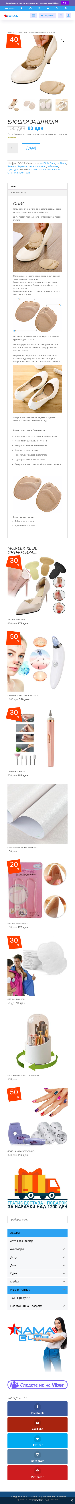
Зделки (11, 166)
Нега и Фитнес (37, 166)
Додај (31, 147)
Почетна (11, 32)
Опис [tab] (14, 186)
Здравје (22, 166)
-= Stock (35, 32)
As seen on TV (37, 169)
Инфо (65, 3)
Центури (27, 32)
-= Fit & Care (47, 163)
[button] (62, 40)
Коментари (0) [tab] (18, 192)
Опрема (19, 32)
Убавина (53, 166)
